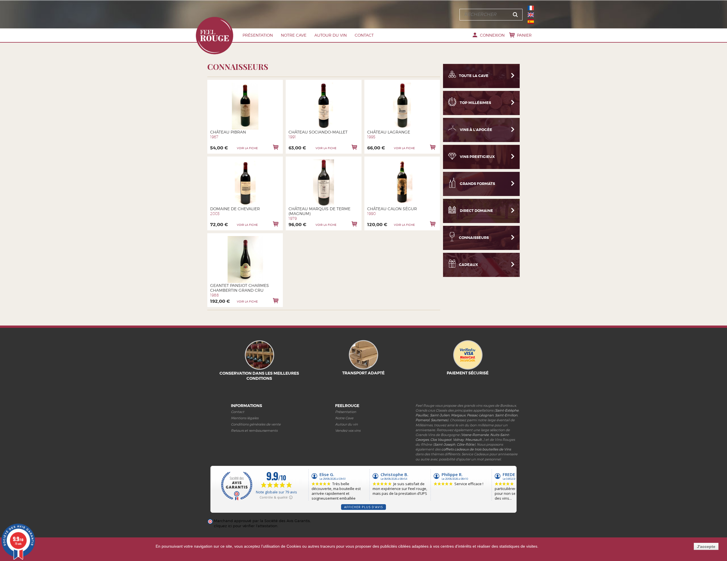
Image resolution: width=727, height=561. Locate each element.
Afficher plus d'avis (363, 507)
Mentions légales (244, 418)
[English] (531, 14)
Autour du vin (330, 35)
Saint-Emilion (506, 415)
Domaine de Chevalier (235, 208)
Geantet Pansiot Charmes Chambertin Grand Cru (239, 288)
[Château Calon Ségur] (402, 182)
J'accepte (706, 546)
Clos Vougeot (441, 439)
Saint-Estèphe (507, 410)
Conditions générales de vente (256, 424)
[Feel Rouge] (214, 35)
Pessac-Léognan (480, 415)
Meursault (473, 439)
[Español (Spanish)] (531, 21)
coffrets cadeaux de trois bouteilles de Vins (476, 449)
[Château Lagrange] (402, 106)
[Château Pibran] (245, 106)
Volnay (458, 439)
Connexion (492, 35)
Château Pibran (228, 132)
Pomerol (422, 420)
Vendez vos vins (347, 430)
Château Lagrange (388, 132)
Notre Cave (293, 35)
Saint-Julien (440, 415)
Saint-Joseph (444, 444)
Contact (364, 35)
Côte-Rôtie (465, 444)
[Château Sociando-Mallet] (323, 106)
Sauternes (439, 420)
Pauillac (422, 415)
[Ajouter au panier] (276, 147)
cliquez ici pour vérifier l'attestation (245, 526)
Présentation (258, 35)
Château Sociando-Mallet (318, 132)
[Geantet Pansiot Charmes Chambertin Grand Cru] (245, 259)
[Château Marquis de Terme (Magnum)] (323, 182)
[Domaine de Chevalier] (245, 182)
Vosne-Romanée (475, 435)
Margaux (458, 415)
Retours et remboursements (254, 430)
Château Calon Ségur (392, 208)
